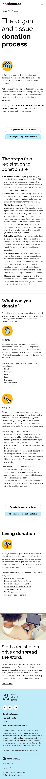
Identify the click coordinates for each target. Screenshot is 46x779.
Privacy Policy (8, 763)
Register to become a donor (23, 130)
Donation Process (10, 714)
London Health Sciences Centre (17, 584)
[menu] (42, 4)
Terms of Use (7, 768)
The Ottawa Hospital (13, 592)
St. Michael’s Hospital (13, 589)
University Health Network (15, 595)
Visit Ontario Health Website (15, 726)
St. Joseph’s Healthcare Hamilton (17, 587)
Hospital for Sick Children (14, 578)
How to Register (10, 718)
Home (4, 11)
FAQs (5, 722)
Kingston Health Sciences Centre (17, 581)
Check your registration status (23, 137)
